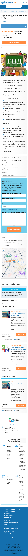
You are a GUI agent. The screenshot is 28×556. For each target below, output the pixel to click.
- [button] (3, 253)
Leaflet (17, 277)
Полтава (12, 11)
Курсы (5, 11)
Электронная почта (8, 198)
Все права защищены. (10, 549)
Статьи (6, 525)
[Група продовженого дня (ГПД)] (14, 64)
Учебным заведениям (10, 540)
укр (23, 2)
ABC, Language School (14, 424)
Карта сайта (7, 517)
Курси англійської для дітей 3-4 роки (18, 314)
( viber (5, 533)
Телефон (5, 204)
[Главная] (9, 2)
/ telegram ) (10, 533)
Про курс (4, 26)
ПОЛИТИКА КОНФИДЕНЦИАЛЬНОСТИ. (14, 547)
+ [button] (3, 250)
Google (24, 277)
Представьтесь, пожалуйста (11, 193)
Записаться (21, 334)
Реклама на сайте (9, 538)
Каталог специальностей (11, 522)
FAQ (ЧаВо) (7, 521)
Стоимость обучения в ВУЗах (12, 509)
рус (26, 2)
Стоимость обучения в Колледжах (10, 512)
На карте (4, 235)
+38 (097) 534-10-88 (9, 531)
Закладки (22, 6)
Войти (25, 6)
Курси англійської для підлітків (18, 385)
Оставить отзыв (14, 289)
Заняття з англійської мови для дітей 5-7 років (18, 348)
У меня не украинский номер (9, 209)
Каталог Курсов (8, 515)
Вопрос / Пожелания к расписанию (14, 212)
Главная (1, 11)
